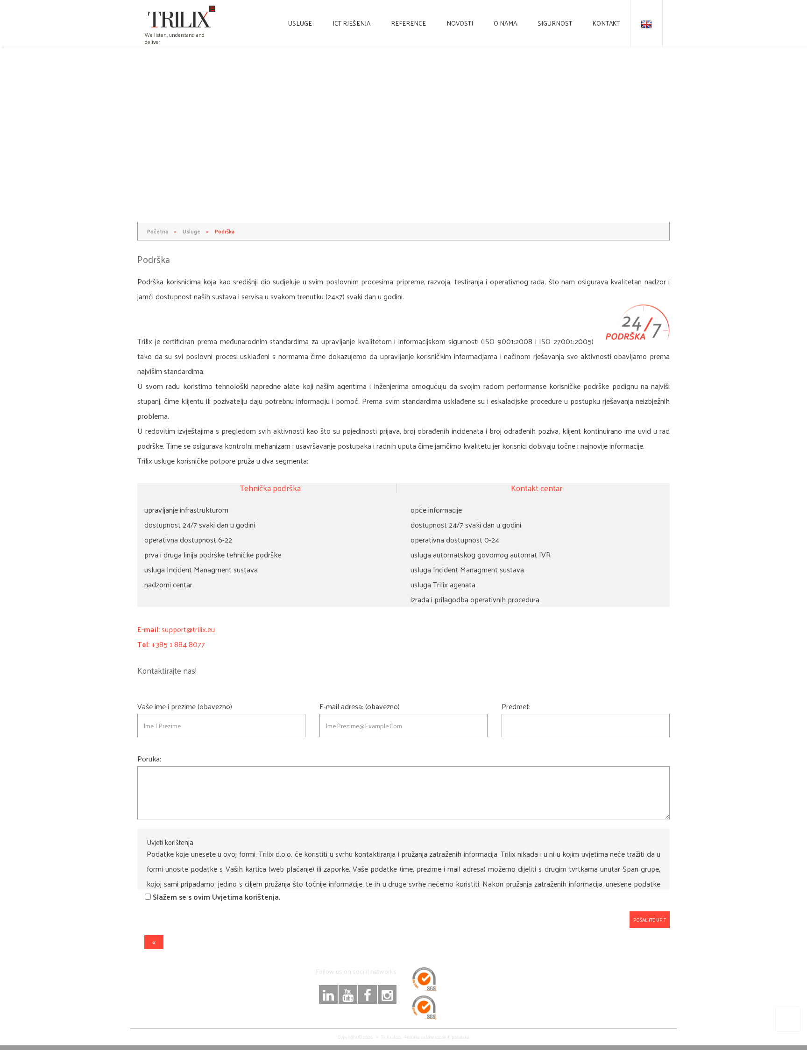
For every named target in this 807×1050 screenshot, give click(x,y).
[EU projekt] (788, 1019)
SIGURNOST (555, 23)
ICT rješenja (351, 23)
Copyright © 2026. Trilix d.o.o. (369, 1037)
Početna (157, 231)
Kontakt (606, 23)
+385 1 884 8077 (178, 644)
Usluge (300, 23)
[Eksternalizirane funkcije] (153, 942)
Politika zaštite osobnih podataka (436, 1037)
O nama (505, 23)
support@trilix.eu (188, 629)
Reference (408, 23)
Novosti (459, 23)
